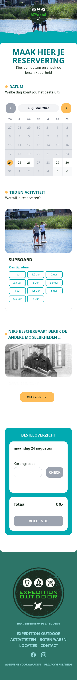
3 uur (36, 282)
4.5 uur (36, 291)
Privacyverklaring (58, 664)
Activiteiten (23, 639)
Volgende (38, 521)
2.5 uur (17, 282)
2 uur (54, 274)
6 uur (36, 299)
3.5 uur (54, 282)
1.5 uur (36, 274)
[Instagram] (44, 655)
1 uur (17, 274)
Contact (49, 645)
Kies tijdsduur (19, 267)
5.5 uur (17, 299)
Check (55, 472)
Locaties (28, 645)
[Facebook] (33, 655)
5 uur (54, 291)
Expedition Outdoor (39, 633)
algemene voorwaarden (23, 664)
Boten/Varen (53, 639)
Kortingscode (25, 463)
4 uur (17, 291)
